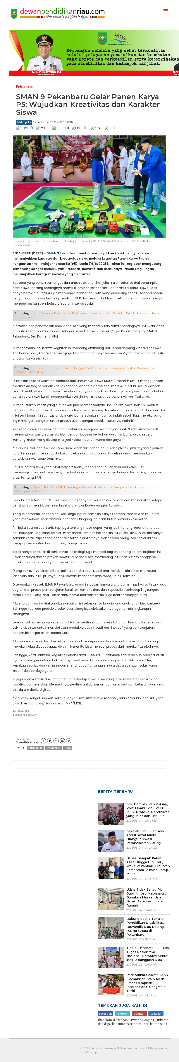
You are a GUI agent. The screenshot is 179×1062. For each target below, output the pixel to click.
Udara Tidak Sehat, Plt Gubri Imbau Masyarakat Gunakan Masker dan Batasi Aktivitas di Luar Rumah (146, 897)
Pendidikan (35, 748)
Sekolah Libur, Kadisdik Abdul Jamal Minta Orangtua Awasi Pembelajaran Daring (145, 837)
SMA (50, 253)
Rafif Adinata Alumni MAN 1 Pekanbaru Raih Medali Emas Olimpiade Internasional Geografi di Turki (147, 983)
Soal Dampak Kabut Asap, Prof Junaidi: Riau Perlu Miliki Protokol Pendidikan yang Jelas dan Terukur (87, 315)
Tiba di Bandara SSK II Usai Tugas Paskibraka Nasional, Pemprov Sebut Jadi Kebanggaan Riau (79, 489)
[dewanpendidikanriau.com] (57, 10)
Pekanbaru (68, 253)
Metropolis (24, 122)
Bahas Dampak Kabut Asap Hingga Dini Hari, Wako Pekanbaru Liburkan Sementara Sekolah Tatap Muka (84, 370)
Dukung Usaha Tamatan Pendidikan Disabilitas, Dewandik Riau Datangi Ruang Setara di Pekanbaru (145, 927)
